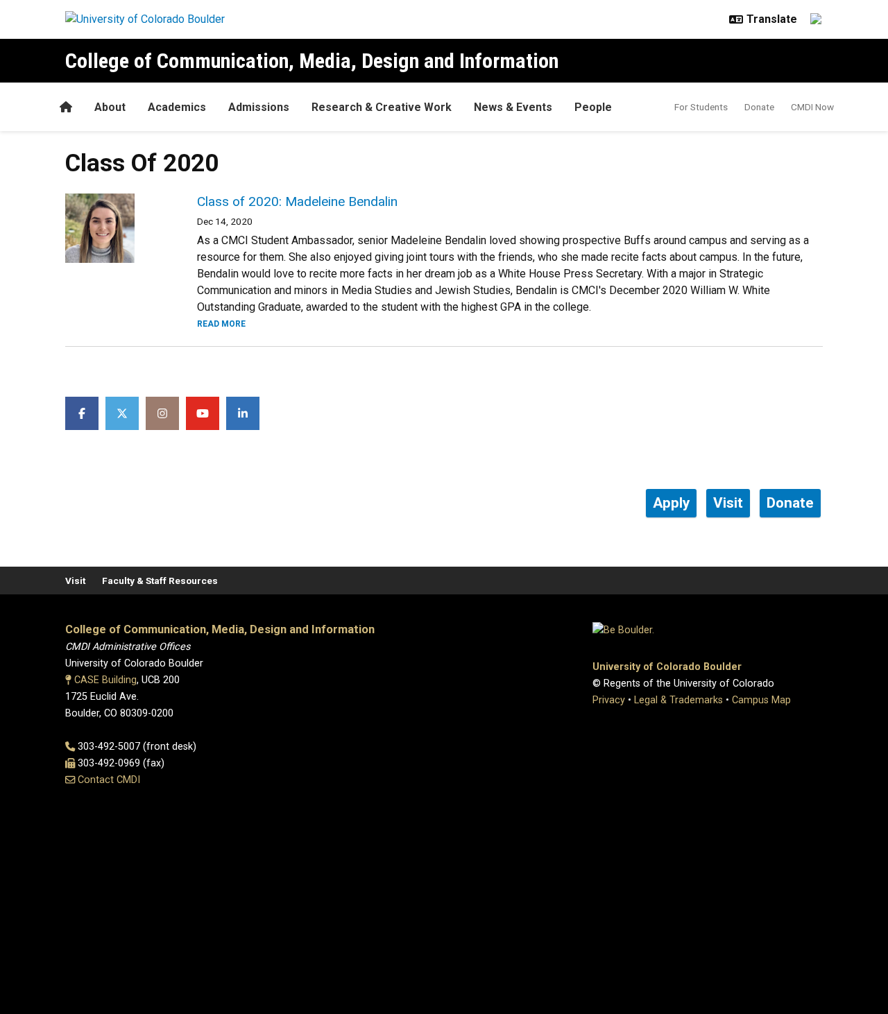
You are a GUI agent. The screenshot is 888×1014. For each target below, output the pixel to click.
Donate (759, 106)
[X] (122, 413)
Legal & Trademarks (678, 700)
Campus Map (761, 700)
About (110, 107)
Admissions (258, 107)
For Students (701, 106)
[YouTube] (202, 413)
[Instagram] (162, 413)
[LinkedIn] (242, 413)
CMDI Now (812, 106)
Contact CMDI (109, 780)
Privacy (608, 700)
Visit (75, 580)
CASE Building (105, 680)
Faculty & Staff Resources (160, 580)
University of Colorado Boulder (667, 667)
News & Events (513, 107)
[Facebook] (82, 413)
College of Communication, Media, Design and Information (311, 61)
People (593, 107)
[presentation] (114, 228)
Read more (221, 324)
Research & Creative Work (381, 107)
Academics (177, 107)
